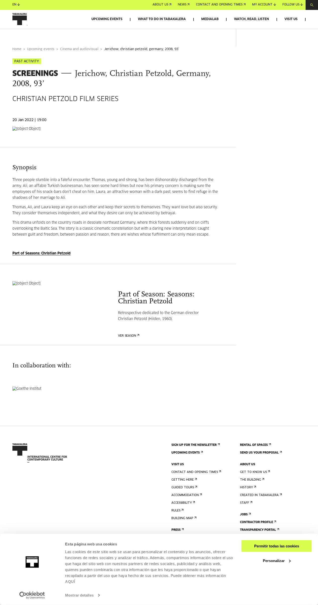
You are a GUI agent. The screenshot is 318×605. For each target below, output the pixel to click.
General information (32, 35)
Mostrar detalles (79, 595)
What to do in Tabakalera (162, 19)
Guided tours (182, 487)
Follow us (290, 4)
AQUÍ (70, 581)
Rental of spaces (254, 445)
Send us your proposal (259, 452)
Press (176, 530)
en (14, 4)
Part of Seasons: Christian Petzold (41, 253)
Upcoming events (106, 19)
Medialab (210, 19)
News (182, 4)
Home (16, 49)
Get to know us (253, 472)
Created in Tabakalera (259, 495)
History (246, 487)
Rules (175, 510)
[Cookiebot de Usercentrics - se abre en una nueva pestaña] (32, 595)
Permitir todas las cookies (276, 546)
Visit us (291, 19)
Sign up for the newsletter (194, 445)
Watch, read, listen (251, 19)
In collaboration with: (84, 35)
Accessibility (181, 502)
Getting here (182, 479)
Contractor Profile (256, 522)
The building (250, 479)
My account (262, 4)
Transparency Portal (258, 530)
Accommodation (185, 495)
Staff (244, 502)
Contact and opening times (219, 4)
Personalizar (274, 560)
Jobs (244, 514)
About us (160, 4)
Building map (182, 518)
